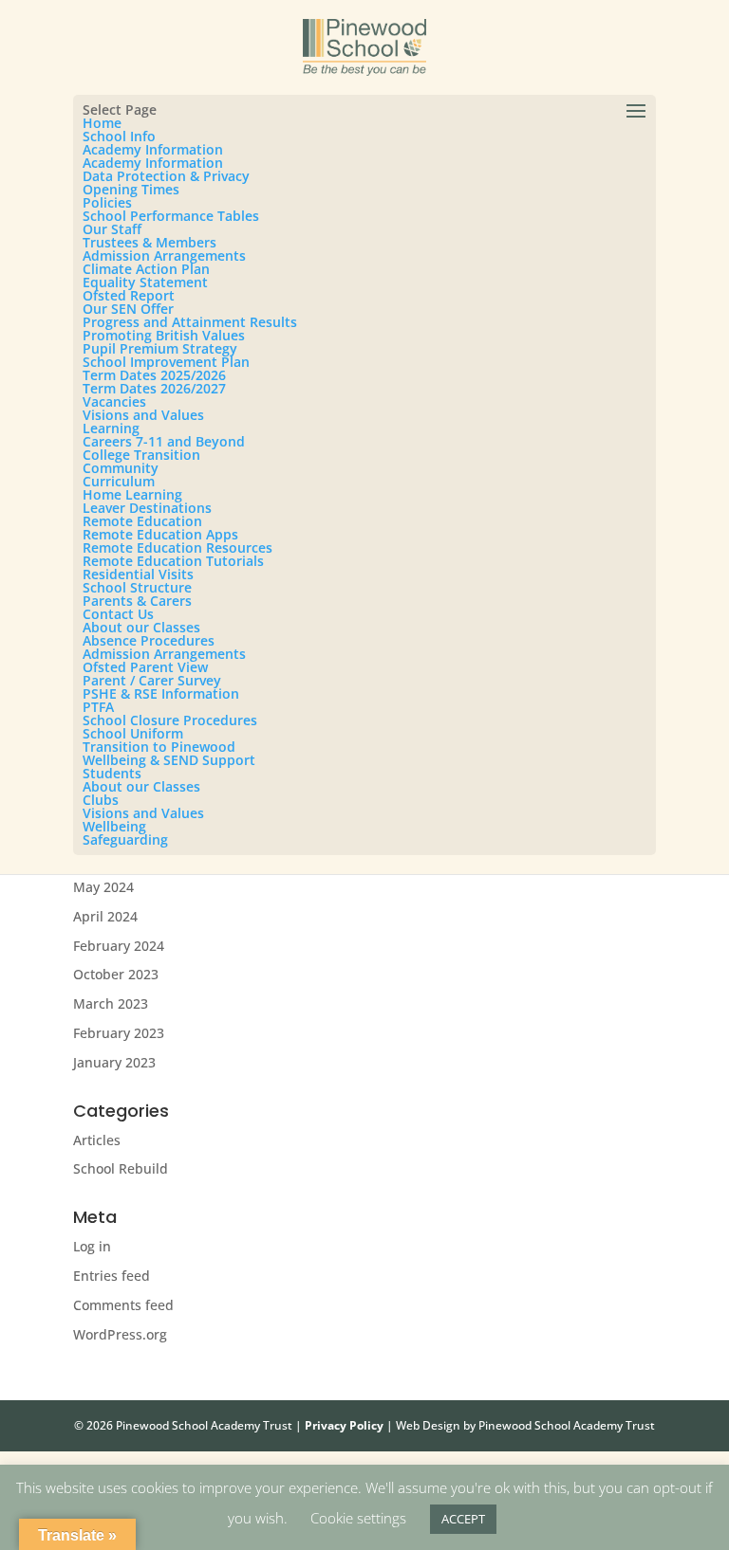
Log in (92, 1246)
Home (102, 123)
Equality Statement (145, 282)
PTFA (98, 707)
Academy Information (153, 149)
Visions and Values (143, 415)
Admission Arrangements (164, 255)
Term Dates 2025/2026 (154, 375)
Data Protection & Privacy (166, 176)
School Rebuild (120, 1168)
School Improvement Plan (166, 362)
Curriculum (119, 481)
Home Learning (132, 494)
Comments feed (123, 1305)
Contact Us (118, 614)
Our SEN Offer (128, 309)
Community (121, 468)
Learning (111, 428)
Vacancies (114, 401)
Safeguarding (125, 839)
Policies (107, 202)
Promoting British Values (164, 335)
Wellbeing (114, 826)
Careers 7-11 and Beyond (164, 441)
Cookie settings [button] (358, 1517)
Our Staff (112, 229)
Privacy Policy (344, 1425)
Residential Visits (138, 574)
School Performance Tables (171, 216)
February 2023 (118, 1033)
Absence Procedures (149, 640)
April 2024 (105, 916)
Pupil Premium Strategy (160, 348)
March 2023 (110, 1003)
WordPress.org (120, 1334)
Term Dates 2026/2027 (154, 388)
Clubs (101, 800)
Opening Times (131, 189)
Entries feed (111, 1276)
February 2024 (118, 946)
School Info (119, 136)
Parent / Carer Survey (152, 680)
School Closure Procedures (170, 720)
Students (112, 773)
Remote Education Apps (160, 534)
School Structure (137, 587)
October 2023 (116, 974)
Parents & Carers (137, 601)
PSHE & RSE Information (161, 693)
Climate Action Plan (146, 269)
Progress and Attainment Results (190, 322)
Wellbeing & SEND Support (169, 760)
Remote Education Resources (177, 547)
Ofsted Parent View (145, 667)
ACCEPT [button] (463, 1518)
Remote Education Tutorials (173, 561)
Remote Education (142, 521)
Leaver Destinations (147, 508)
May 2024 (103, 887)
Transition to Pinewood (159, 747)
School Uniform (133, 733)
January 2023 (114, 1062)
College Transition (141, 455)
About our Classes (141, 627)
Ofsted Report (129, 295)
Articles (97, 1140)
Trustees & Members (149, 242)
